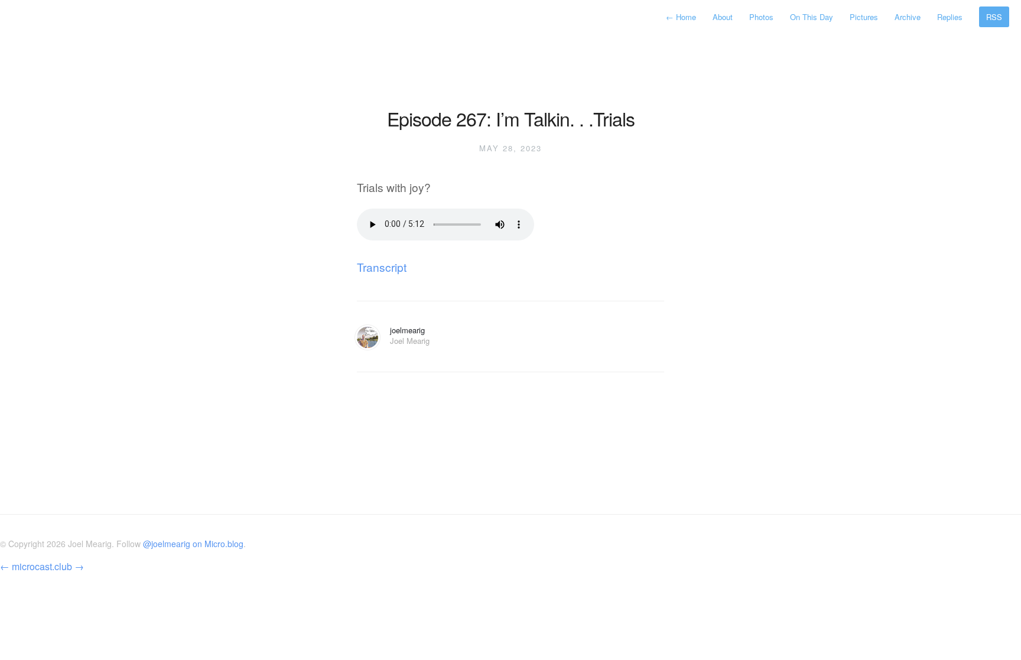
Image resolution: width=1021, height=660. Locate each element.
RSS (994, 16)
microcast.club (42, 566)
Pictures (864, 16)
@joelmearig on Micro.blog (193, 544)
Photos (761, 16)
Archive (908, 16)
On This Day (811, 16)
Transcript (382, 267)
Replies (950, 16)
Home (682, 16)
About (723, 16)
